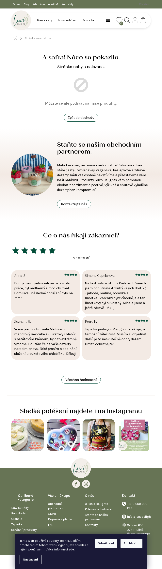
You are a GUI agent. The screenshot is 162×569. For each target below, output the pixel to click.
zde (71, 549)
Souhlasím (131, 543)
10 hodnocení (81, 257)
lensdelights (86, 484)
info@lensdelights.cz (142, 516)
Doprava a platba (60, 519)
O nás (16, 4)
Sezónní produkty (24, 530)
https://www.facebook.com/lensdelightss (76, 484)
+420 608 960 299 (137, 506)
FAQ (50, 525)
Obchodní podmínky (55, 506)
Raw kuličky (19, 508)
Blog (26, 4)
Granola (16, 519)
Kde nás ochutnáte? (45, 4)
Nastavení (30, 559)
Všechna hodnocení (81, 380)
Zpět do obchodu (81, 117)
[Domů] (15, 38)
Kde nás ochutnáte (98, 509)
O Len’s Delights (96, 504)
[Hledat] (127, 20)
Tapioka (16, 524)
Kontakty (67, 4)
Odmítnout (106, 543)
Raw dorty (18, 513)
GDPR (52, 514)
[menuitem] (44, 20)
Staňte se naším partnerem (96, 517)
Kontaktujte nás (74, 204)
